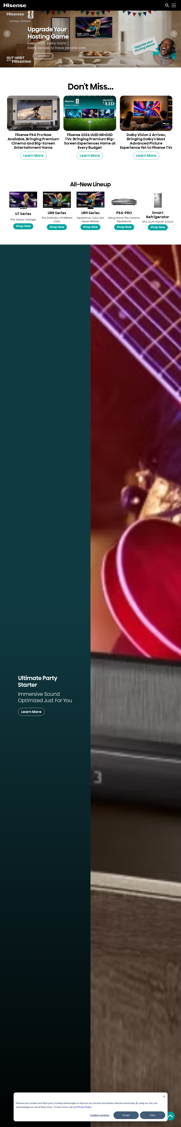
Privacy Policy (84, 1107)
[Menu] (173, 5)
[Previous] (7, 33)
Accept (126, 1115)
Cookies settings (99, 1115)
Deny (152, 1115)
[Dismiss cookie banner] (164, 1097)
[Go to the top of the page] (170, 1116)
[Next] (173, 33)
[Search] (167, 5)
